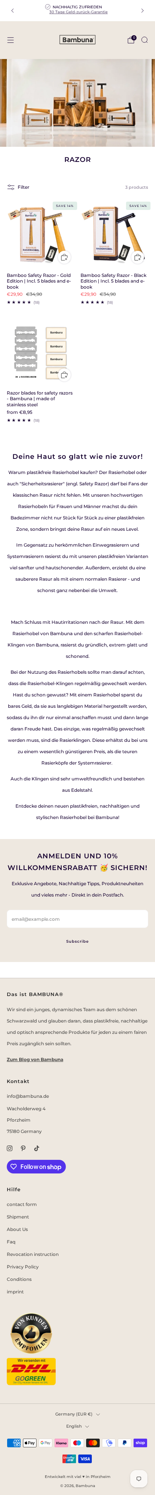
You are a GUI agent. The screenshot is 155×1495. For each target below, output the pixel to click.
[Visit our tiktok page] (36, 1148)
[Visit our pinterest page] (23, 1148)
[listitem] (77, 10)
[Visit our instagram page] (9, 1148)
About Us (17, 1229)
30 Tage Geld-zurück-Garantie (78, 12)
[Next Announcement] (142, 10)
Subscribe (77, 941)
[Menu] (10, 40)
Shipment (18, 1217)
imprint (15, 1292)
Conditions (19, 1279)
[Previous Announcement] (12, 10)
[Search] (144, 40)
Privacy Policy (23, 1267)
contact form (22, 1204)
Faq (11, 1242)
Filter (23, 187)
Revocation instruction (33, 1254)
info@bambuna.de (28, 1096)
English (74, 1426)
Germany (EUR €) (74, 1414)
